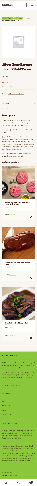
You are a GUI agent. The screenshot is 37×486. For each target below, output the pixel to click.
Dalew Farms (12, 214)
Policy (18, 385)
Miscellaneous (20, 94)
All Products (19, 18)
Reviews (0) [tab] (5, 109)
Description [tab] (5, 103)
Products (10, 18)
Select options (31, 217)
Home (4, 18)
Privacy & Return (7, 385)
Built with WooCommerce (10, 475)
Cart (28, 481)
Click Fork (7, 5)
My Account (6, 483)
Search (18, 483)
